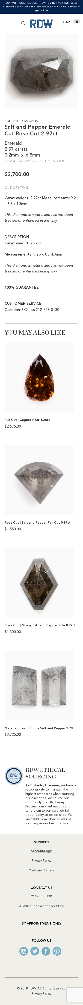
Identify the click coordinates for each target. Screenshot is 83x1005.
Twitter (34, 951)
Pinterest (57, 951)
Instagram (23, 951)
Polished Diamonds (21, 121)
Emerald (13, 143)
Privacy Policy (41, 860)
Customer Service (41, 870)
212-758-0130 (41, 896)
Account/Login (42, 851)
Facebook (46, 951)
